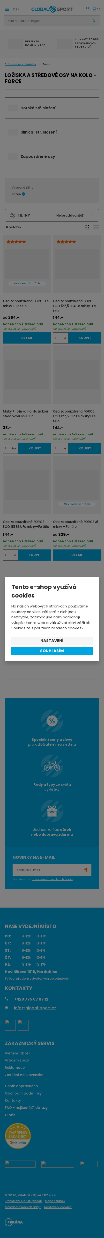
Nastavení (52, 640)
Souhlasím (52, 651)
